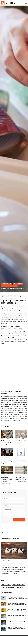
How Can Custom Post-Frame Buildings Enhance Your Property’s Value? (17, 622)
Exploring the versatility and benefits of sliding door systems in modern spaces (7, 481)
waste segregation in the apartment (12, 587)
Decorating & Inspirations (9, 286)
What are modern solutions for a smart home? (20, 461)
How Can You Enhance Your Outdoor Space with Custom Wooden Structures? (17, 604)
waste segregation (18, 584)
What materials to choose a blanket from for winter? (7, 442)
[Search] (2, 533)
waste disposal (6, 584)
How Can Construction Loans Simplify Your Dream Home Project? (16, 616)
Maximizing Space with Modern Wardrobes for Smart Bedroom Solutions (17, 598)
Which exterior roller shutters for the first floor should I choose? (21, 479)
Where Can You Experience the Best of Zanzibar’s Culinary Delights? (16, 610)
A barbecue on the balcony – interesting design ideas (6, 461)
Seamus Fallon (7, 283)
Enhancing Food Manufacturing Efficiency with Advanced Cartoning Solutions (16, 628)
